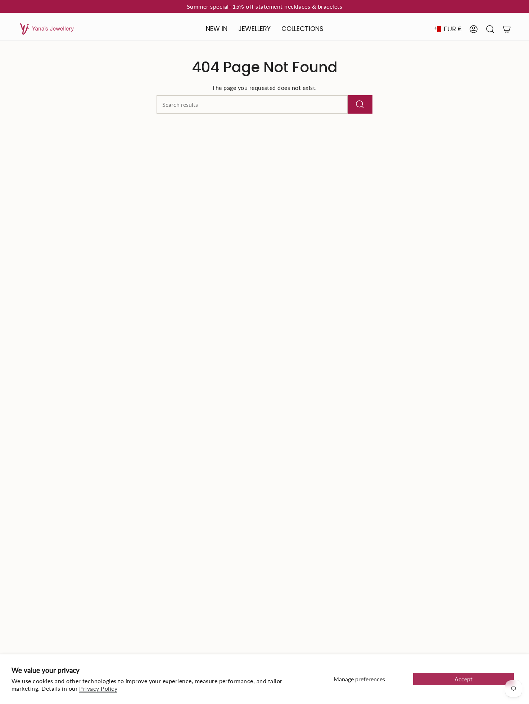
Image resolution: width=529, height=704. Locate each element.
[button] (254, 29)
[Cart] (506, 29)
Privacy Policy (98, 688)
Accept (464, 679)
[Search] (360, 104)
